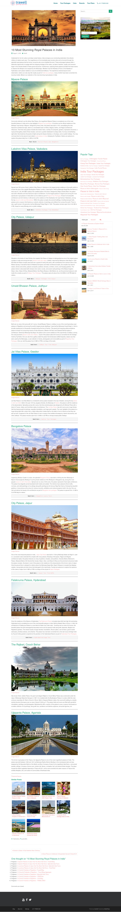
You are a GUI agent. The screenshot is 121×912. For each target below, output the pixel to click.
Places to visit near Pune (86, 203)
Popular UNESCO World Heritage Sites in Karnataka (99, 282)
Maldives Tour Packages (100, 181)
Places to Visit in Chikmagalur (89, 188)
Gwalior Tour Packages (48, 419)
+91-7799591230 (103, 3)
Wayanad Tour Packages (89, 214)
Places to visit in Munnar (100, 194)
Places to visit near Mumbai (103, 201)
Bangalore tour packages (50, 490)
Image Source (15, 118)
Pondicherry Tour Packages (99, 203)
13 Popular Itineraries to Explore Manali (92, 223)
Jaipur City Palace (41, 554)
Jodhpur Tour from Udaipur (48, 344)
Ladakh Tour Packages (86, 176)
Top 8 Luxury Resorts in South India (97, 259)
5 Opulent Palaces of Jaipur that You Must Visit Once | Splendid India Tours (38, 864)
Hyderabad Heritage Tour (42, 637)
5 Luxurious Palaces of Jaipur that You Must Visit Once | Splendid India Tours (38, 866)
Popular (85, 220)
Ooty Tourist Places (86, 186)
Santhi (25, 53)
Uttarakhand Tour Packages (88, 212)
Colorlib (96, 909)
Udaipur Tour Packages (34, 273)
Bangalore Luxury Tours (44, 496)
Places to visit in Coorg (104, 188)
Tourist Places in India (85, 210)
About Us (20, 909)
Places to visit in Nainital (85, 196)
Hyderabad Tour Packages (68, 634)
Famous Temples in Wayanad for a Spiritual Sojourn (97, 230)
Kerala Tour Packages (98, 174)
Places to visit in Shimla (86, 198)
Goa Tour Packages (93, 165)
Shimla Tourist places (100, 205)
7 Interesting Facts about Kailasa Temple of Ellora (98, 267)
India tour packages (48, 73)
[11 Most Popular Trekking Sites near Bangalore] (84, 238)
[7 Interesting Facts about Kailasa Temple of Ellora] (84, 267)
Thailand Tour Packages (101, 208)
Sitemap (27, 909)
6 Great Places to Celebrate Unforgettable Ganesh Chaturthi (59, 854)
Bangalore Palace (45, 477)
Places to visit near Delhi (88, 201)
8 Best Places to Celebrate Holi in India (98, 244)
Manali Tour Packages (87, 184)
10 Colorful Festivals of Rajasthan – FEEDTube (30, 876)
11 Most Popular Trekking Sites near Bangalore (97, 238)
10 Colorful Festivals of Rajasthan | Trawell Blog (30, 870)
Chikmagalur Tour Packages (88, 161)
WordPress (107, 909)
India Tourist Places (101, 168)
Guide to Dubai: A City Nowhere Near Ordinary (26, 850)
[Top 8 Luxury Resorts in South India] (84, 260)
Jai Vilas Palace (52, 407)
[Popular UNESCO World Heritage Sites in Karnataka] (84, 282)
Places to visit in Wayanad (101, 198)
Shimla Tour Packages (86, 208)
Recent (93, 220)
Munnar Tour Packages (102, 184)
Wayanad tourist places (104, 212)
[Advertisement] (95, 55)
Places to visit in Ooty (97, 196)
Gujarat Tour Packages (54, 196)
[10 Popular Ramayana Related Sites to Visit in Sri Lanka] (84, 253)
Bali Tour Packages (84, 159)
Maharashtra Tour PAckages (86, 181)
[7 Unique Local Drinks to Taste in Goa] (84, 290)
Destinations (16, 839)
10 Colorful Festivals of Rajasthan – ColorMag (30, 878)
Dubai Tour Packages (103, 163)
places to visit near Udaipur (30, 334)
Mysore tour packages (45, 123)
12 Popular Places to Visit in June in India (99, 274)
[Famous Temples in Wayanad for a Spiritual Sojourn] (84, 230)
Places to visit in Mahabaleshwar (87, 194)
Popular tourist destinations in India (87, 205)
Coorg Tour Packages (88, 163)
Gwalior (57, 403)
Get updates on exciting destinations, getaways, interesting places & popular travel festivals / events (95, 26)
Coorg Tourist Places (101, 161)
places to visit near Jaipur (39, 260)
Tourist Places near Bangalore (48, 141)
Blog (14, 909)
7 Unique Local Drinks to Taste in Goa (98, 288)
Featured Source (16, 776)
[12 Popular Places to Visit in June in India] (84, 275)
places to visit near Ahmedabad (24, 200)
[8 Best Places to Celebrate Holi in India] (84, 246)
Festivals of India (84, 165)
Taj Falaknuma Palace (45, 621)
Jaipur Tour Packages (85, 174)
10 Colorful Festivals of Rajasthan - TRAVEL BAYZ (31, 880)
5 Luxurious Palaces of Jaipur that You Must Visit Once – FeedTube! (36, 868)
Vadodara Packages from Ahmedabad (47, 210)
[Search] (110, 11)
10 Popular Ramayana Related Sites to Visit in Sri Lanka (98, 252)
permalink (24, 839)
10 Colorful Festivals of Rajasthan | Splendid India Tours (33, 874)
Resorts (82, 3)
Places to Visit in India (89, 191)
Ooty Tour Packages (99, 186)
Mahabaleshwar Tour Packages (90, 179)
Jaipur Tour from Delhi (46, 573)
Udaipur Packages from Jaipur (46, 278)
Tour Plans (90, 3)
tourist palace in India (41, 136)
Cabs (75, 3)
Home (56, 3)
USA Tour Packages (96, 210)
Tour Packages (65, 3)
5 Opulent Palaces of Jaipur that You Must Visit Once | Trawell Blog (36, 862)
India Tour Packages (92, 171)
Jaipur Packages (54, 569)
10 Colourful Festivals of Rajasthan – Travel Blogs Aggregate (34, 872)
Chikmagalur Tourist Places (98, 159)
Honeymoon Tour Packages (87, 168)
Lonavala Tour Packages (98, 176)
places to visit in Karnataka (23, 482)
